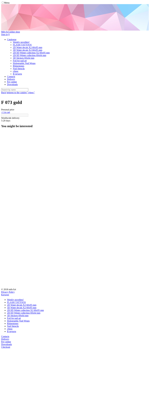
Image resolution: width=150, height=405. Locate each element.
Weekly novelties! (15, 299)
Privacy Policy (8, 292)
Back (3, 92)
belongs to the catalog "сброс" (21, 92)
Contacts (11, 76)
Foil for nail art (14, 318)
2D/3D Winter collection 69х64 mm (23, 313)
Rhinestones (12, 323)
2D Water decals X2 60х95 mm (21, 305)
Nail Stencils (13, 326)
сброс (10, 329)
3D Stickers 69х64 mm (17, 315)
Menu (7, 2)
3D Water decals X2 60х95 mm (21, 307)
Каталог (5, 294)
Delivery (11, 79)
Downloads (12, 84)
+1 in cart (5, 112)
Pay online (12, 82)
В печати (11, 331)
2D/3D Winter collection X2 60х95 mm (25, 310)
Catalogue (11, 39)
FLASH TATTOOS (16, 302)
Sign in (4, 34)
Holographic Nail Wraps (18, 321)
